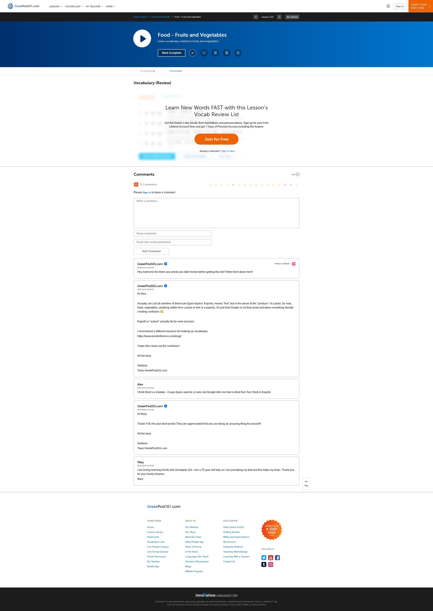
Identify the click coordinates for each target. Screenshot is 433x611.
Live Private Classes (158, 546)
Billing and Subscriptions (236, 537)
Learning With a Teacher (236, 556)
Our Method (191, 527)
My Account (229, 541)
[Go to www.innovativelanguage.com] (216, 594)
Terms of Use (270, 602)
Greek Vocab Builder (160, 17)
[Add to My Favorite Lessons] (204, 53)
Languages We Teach (197, 556)
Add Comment (151, 251)
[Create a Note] (215, 53)
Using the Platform (233, 546)
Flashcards (153, 537)
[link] (255, 17)
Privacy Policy (254, 602)
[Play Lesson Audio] (142, 38)
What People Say (194, 541)
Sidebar (294, 17)
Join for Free (217, 139)
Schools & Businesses (197, 561)
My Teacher (93, 6)
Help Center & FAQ (233, 527)
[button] (388, 6)
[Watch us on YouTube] (270, 557)
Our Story (190, 532)
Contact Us (229, 561)
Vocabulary (73, 6)
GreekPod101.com (237, 602)
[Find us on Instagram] (270, 564)
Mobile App (153, 566)
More (109, 6)
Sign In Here (228, 151)
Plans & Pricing (193, 546)
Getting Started (231, 532)
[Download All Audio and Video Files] (238, 53)
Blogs (188, 566)
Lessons (54, 6)
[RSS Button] (136, 184)
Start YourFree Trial (418, 6)
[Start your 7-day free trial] (271, 530)
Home (150, 527)
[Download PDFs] (226, 53)
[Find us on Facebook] (277, 557)
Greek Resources (156, 556)
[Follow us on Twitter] (264, 557)
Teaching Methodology (235, 551)
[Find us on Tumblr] (264, 564)
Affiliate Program (194, 571)
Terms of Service (251, 605)
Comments (176, 71)
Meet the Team (193, 537)
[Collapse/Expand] (216, 174)
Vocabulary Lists (156, 541)
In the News (191, 551)
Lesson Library (140, 17)
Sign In (400, 6)
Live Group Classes (157, 551)
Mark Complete (171, 52)
